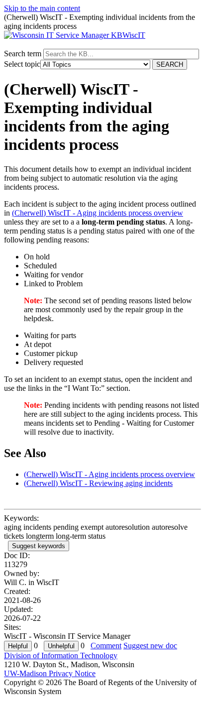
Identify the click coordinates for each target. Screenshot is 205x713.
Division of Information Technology (60, 655)
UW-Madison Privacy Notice (50, 673)
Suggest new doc (150, 645)
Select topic (22, 64)
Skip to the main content (42, 8)
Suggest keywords (38, 546)
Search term (22, 53)
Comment (106, 645)
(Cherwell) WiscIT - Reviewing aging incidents (98, 483)
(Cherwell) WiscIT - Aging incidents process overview (97, 213)
